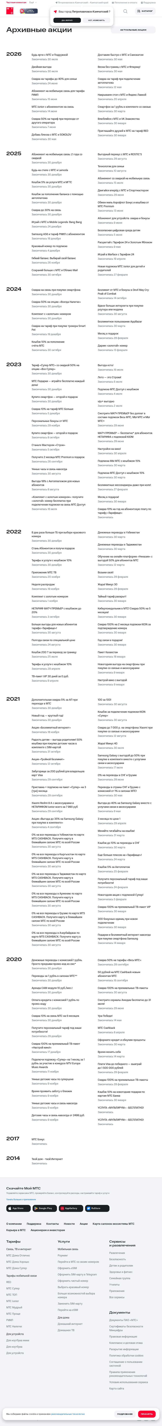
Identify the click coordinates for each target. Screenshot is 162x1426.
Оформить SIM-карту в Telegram (77, 1274)
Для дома (63, 1318)
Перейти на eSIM (68, 1310)
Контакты (52, 1224)
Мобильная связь (68, 1249)
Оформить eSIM (67, 1268)
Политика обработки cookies (126, 1356)
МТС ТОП (11, 1295)
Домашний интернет (70, 1324)
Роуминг (63, 1255)
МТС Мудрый (14, 1307)
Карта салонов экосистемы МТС (113, 1224)
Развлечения (117, 1253)
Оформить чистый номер (73, 1281)
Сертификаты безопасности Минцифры (126, 1328)
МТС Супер (13, 1288)
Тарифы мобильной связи (21, 1276)
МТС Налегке (14, 1326)
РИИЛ (9, 1320)
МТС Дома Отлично (18, 1255)
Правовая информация (123, 1337)
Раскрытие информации (124, 1349)
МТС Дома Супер (16, 1268)
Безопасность (117, 1259)
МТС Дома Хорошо (17, 1262)
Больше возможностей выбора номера (76, 1295)
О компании (14, 1224)
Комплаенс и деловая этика (126, 1343)
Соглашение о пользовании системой (125, 1364)
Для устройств (15, 1334)
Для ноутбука (14, 1347)
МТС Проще (13, 1314)
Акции (84, 1224)
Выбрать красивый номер (73, 1287)
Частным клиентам (16, 2)
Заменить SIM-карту (70, 1304)
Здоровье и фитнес (120, 1272)
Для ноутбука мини (17, 1340)
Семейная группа (119, 1278)
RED (8, 1282)
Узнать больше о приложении (21, 1199)
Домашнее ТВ (66, 1330)
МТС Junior (12, 1301)
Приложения (116, 1291)
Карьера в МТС (16, 1230)
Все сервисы (117, 1297)
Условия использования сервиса (128, 1382)
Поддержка (34, 1224)
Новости (69, 1224)
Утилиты (114, 1285)
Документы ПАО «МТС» (123, 1320)
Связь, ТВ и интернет (18, 1249)
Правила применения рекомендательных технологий (128, 1374)
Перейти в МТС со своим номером (78, 1262)
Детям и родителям (121, 1266)
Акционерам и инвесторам (48, 1230)
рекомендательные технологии (68, 1414)
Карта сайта (116, 1389)
